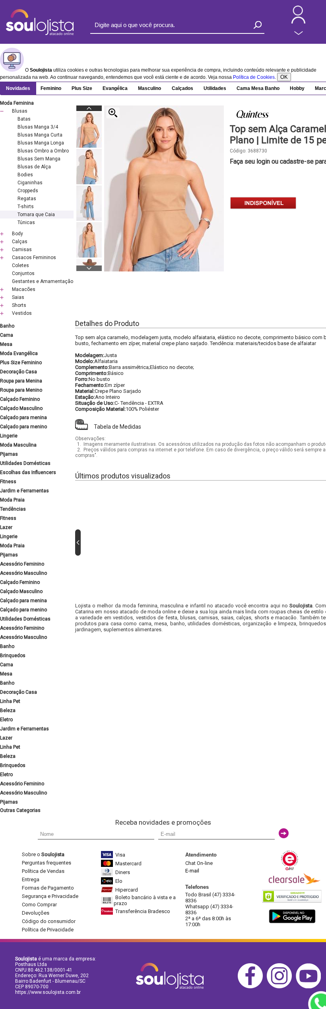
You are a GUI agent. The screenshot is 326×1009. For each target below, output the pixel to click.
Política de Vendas (43, 871)
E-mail (192, 871)
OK (284, 77)
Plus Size (82, 88)
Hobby (297, 88)
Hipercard (126, 890)
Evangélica (115, 88)
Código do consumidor (49, 921)
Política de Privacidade (48, 930)
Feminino (51, 88)
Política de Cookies (254, 77)
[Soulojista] (40, 33)
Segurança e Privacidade (50, 896)
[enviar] (284, 833)
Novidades (18, 88)
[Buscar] (257, 24)
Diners (122, 872)
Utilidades (215, 88)
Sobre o (43, 854)
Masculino (149, 88)
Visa (120, 855)
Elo (118, 881)
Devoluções (35, 913)
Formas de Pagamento (48, 888)
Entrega (30, 879)
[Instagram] (281, 987)
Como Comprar (39, 905)
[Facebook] (252, 987)
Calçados (182, 88)
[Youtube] (310, 987)
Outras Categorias (20, 810)
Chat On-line (199, 863)
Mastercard (128, 864)
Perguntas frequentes (46, 863)
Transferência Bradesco (142, 911)
